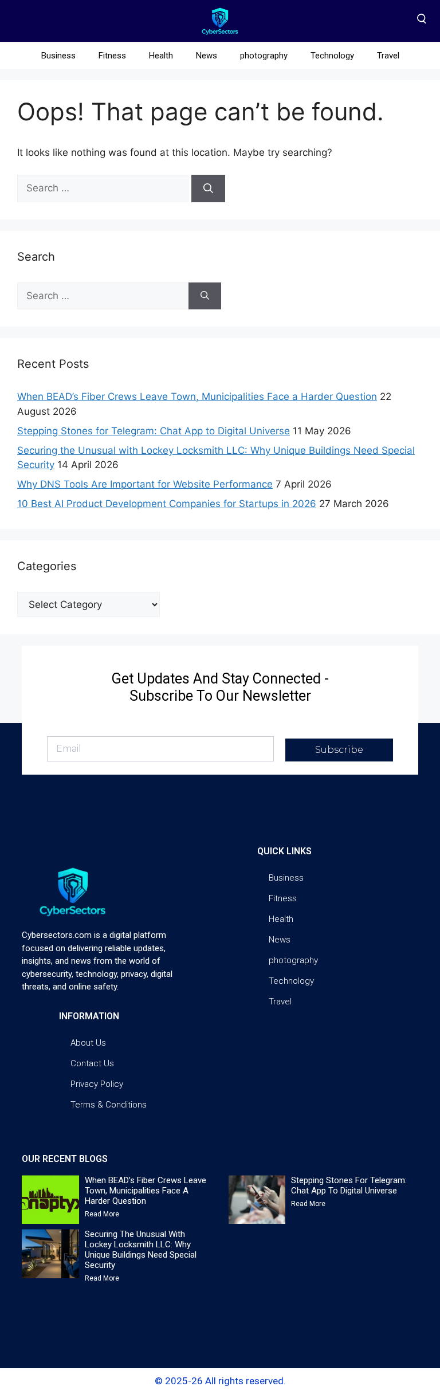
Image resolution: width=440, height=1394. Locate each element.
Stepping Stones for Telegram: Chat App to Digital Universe (153, 431)
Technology (332, 55)
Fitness (112, 55)
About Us (88, 1043)
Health (161, 55)
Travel (388, 55)
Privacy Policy (96, 1084)
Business (58, 55)
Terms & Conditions (108, 1105)
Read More (102, 1214)
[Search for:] (104, 188)
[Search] (208, 188)
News (206, 55)
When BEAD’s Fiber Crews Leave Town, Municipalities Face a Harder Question (197, 396)
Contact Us (92, 1063)
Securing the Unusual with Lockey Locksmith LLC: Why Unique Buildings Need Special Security (141, 1249)
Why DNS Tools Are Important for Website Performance (145, 484)
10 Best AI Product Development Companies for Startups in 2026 (166, 503)
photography (264, 55)
